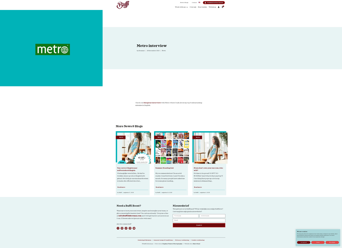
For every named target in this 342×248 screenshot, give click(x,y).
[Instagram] (118, 228)
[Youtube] (134, 228)
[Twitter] (126, 228)
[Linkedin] (130, 228)
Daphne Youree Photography (172, 243)
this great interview (152, 103)
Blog (121, 137)
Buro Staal (196, 243)
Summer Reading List (164, 168)
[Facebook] (122, 228)
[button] (181, 7)
